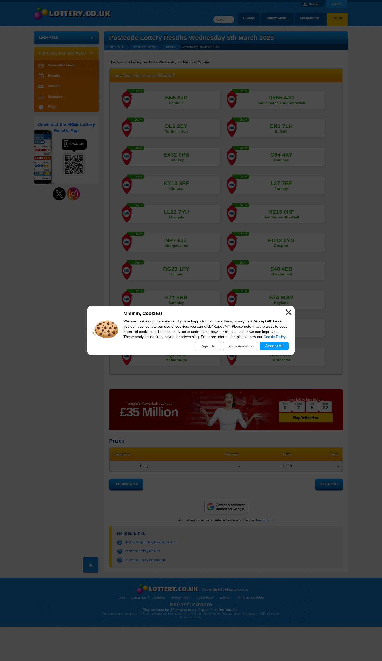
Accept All (274, 346)
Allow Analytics (240, 346)
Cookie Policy (274, 337)
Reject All (207, 346)
